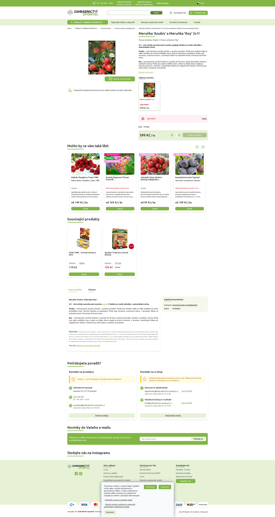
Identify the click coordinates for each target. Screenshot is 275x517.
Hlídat (204, 119)
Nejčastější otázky (173, 416)
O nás (106, 470)
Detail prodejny (101, 416)
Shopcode (204, 512)
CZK (202, 3)
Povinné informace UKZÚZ (150, 473)
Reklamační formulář (184, 477)
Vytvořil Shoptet (184, 512)
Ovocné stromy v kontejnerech (185, 305)
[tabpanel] (84, 251)
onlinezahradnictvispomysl (76, 473)
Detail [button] (85, 209)
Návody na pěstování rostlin (151, 480)
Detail (84, 274)
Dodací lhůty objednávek (113, 477)
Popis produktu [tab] (75, 290)
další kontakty (162, 3)
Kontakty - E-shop (183, 470)
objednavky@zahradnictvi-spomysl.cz (161, 391)
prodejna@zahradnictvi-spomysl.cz (89, 405)
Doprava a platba (110, 473)
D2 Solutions (195, 512)
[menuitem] (87, 22)
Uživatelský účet (180, 13)
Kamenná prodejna (183, 473)
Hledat (156, 13)
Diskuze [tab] (92, 290)
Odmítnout (150, 487)
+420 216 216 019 (124, 2)
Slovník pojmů (145, 470)
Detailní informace (146, 72)
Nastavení (110, 512)
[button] (85, 200)
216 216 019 (78, 397)
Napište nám (185, 481)
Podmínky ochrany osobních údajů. (118, 500)
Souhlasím (165, 487)
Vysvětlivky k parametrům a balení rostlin (117, 481)
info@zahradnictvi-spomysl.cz (158, 403)
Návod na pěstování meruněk (88, 346)
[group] (85, 181)
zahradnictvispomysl (80, 473)
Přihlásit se (198, 439)
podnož (175, 45)
